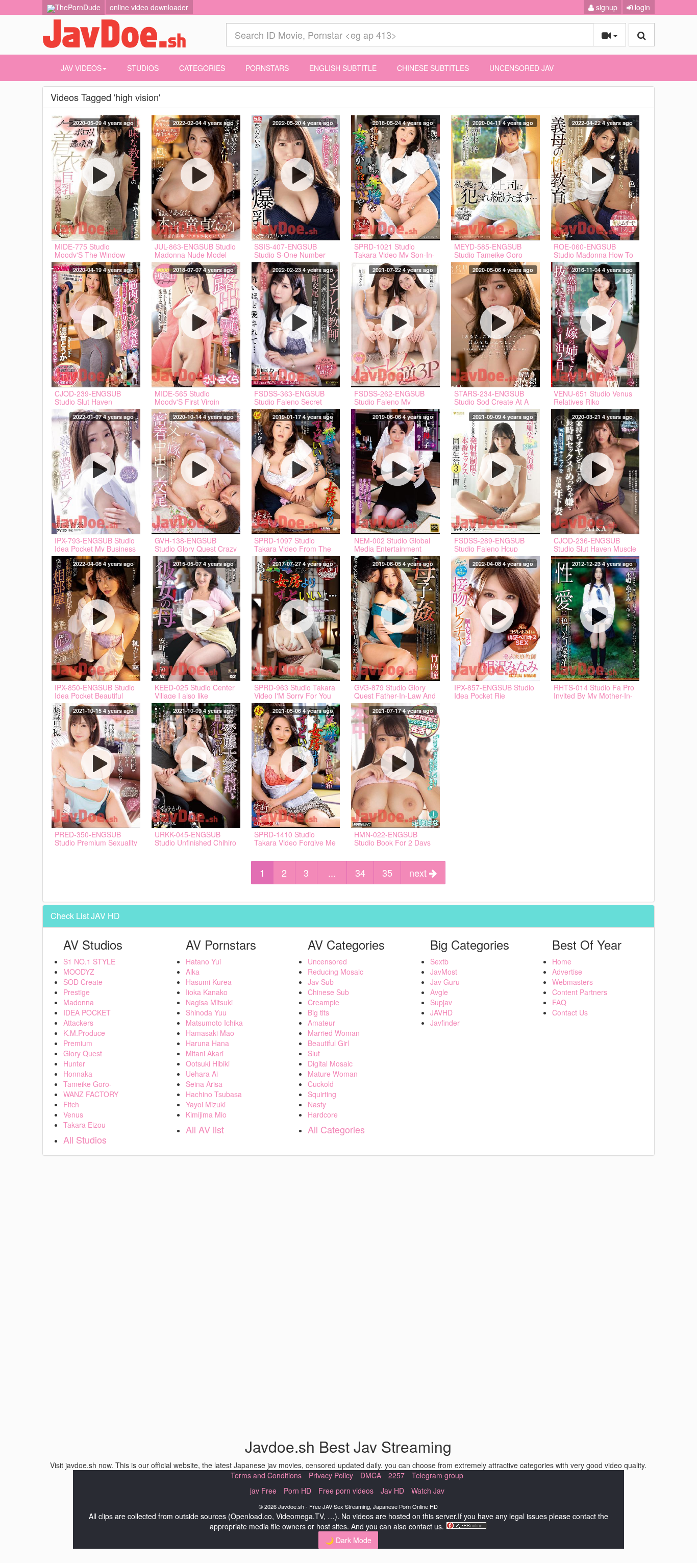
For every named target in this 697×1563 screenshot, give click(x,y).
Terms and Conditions (266, 1475)
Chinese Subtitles (433, 68)
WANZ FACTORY (90, 1094)
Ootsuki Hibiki (208, 1063)
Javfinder (445, 1023)
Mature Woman (333, 1074)
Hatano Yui (203, 961)
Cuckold (321, 1084)
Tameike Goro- (87, 1084)
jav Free (263, 1490)
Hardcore (323, 1114)
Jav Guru (445, 982)
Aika (193, 971)
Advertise (567, 971)
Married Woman (334, 1033)
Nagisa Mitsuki (209, 1002)
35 (387, 872)
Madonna (78, 1002)
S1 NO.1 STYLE (89, 961)
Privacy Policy (331, 1475)
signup (605, 7)
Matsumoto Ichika (214, 1023)
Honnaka (77, 1074)
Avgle (439, 992)
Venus (73, 1114)
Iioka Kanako (207, 992)
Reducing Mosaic (335, 971)
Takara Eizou (84, 1125)
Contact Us (570, 1012)
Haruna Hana (207, 1043)
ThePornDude (78, 7)
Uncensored (327, 961)
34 (360, 872)
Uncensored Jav (521, 68)
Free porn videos (346, 1490)
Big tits (318, 1012)
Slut (314, 1053)
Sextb (439, 961)
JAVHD (441, 1012)
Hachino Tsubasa (214, 1094)
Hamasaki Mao (210, 1033)
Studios (143, 68)
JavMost (443, 971)
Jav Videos (81, 68)
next (419, 872)
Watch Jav (427, 1490)
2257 (396, 1475)
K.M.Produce (84, 1033)
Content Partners (579, 992)
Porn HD (297, 1490)
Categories (202, 68)
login (641, 7)
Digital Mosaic (330, 1063)
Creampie (323, 1002)
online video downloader (149, 7)
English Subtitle (343, 68)
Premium (77, 1043)
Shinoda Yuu (206, 1012)
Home (561, 961)
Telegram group (437, 1475)
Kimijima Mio (206, 1114)
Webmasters (572, 982)
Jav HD (392, 1490)
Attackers (78, 1023)
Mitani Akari (204, 1053)
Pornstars (267, 68)
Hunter (74, 1063)
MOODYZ (78, 971)
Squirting (322, 1094)
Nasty (317, 1104)
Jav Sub (321, 982)
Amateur (321, 1023)
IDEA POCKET (87, 1012)
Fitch (71, 1104)
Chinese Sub (328, 992)
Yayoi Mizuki (206, 1104)
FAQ (559, 1002)
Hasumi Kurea (209, 982)
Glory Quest (82, 1053)
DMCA (370, 1475)
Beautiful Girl (328, 1043)
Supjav (441, 1002)
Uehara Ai (202, 1074)
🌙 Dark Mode (348, 1540)
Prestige (76, 992)
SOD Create (83, 982)
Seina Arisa (204, 1084)
